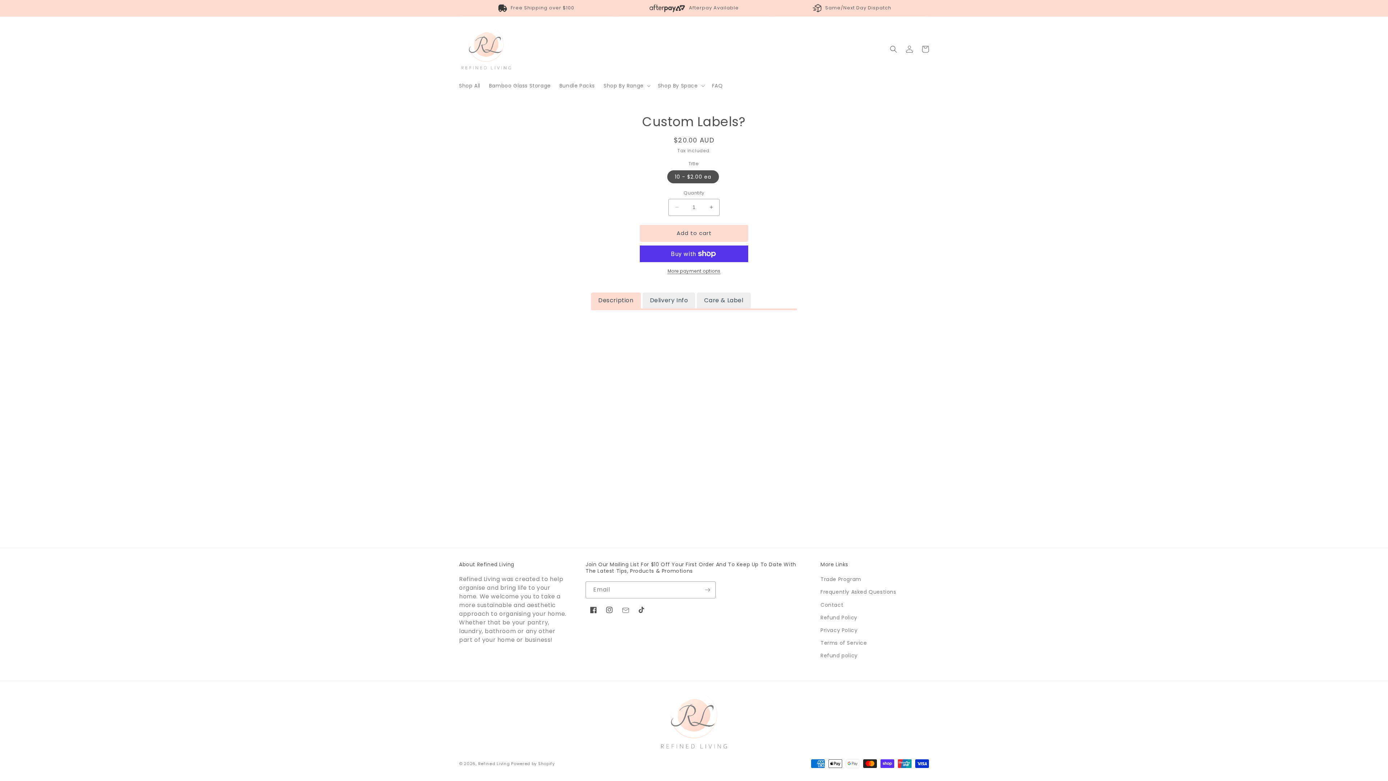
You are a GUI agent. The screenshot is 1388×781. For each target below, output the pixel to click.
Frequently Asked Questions (858, 592)
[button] (626, 85)
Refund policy (839, 655)
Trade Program (841, 579)
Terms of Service (844, 642)
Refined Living (494, 764)
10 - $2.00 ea (693, 176)
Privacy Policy (839, 630)
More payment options (694, 271)
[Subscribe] (707, 589)
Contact (832, 605)
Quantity (694, 192)
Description (616, 300)
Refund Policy (839, 617)
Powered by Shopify (533, 764)
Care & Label (723, 300)
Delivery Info (669, 300)
